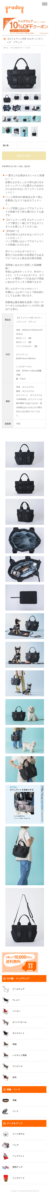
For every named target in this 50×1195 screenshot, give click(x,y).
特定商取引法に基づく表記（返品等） (16, 166)
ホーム (6, 48)
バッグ (27, 48)
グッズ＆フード (16, 48)
